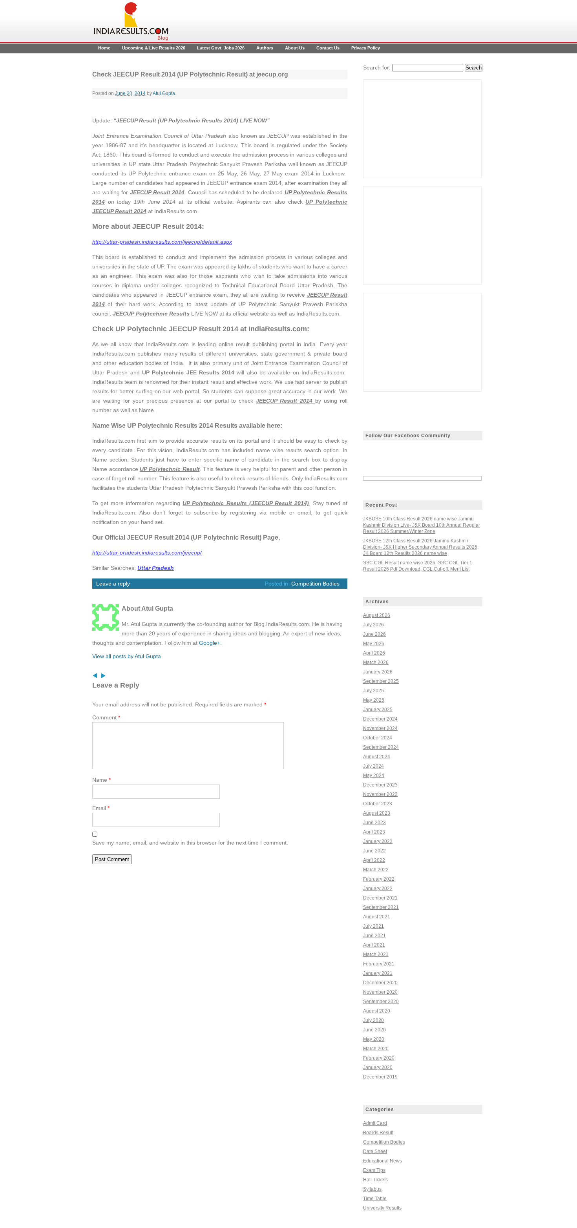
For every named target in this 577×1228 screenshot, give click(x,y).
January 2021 (378, 973)
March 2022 (376, 869)
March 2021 (376, 954)
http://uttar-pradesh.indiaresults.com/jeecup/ (147, 552)
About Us (295, 48)
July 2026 (373, 625)
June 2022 (374, 851)
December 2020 (380, 982)
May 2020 (373, 1039)
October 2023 (377, 804)
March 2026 (376, 662)
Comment (106, 717)
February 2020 (378, 1058)
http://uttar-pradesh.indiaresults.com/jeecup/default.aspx (162, 242)
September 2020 (381, 1001)
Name (101, 780)
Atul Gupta (164, 93)
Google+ (209, 643)
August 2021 (376, 917)
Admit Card (375, 1123)
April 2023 (374, 832)
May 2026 (373, 643)
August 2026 (376, 615)
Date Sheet (375, 1151)
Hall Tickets (375, 1179)
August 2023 (376, 813)
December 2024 (380, 719)
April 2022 (374, 860)
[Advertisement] (422, 129)
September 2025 (381, 681)
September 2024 (381, 747)
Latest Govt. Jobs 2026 (221, 48)
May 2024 (373, 775)
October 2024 (377, 738)
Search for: (377, 67)
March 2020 (376, 1048)
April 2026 (374, 653)
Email (101, 808)
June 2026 (374, 634)
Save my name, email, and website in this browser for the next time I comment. (190, 842)
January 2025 (378, 709)
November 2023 (380, 794)
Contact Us (328, 48)
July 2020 (373, 1020)
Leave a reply (113, 583)
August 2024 (376, 756)
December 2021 (380, 898)
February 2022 (378, 879)
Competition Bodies (315, 583)
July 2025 (373, 690)
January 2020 (378, 1067)
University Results (382, 1208)
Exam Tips (374, 1170)
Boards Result (378, 1132)
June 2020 (374, 1030)
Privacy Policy (365, 48)
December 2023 (380, 785)
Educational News (382, 1161)
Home (104, 48)
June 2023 (374, 822)
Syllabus (372, 1189)
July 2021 (373, 926)
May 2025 (373, 700)
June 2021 (374, 935)
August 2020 (376, 1011)
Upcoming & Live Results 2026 (153, 48)
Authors (264, 48)
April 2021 (374, 945)
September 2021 (381, 907)
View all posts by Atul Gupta (126, 656)
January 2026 (378, 672)
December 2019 (380, 1077)
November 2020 (380, 992)
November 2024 (380, 728)
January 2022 (378, 888)
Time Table (375, 1198)
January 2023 (378, 841)
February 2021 (378, 964)
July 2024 (373, 766)
